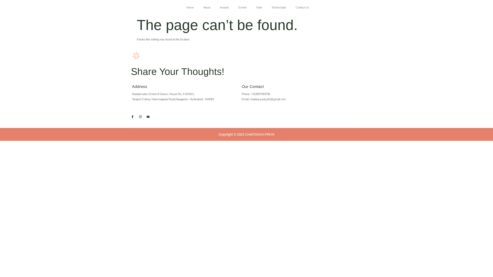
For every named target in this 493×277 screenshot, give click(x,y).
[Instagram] (140, 116)
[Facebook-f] (132, 116)
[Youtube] (148, 116)
